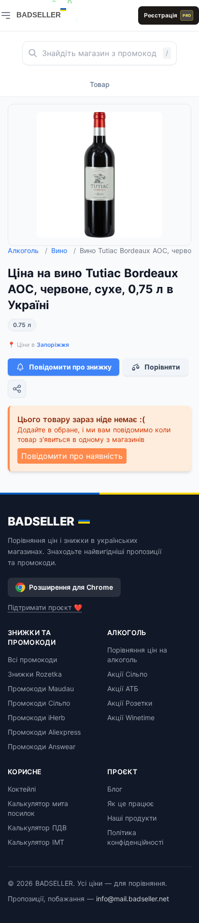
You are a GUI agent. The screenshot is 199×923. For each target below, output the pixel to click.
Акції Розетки (129, 703)
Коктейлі (22, 789)
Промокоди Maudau (41, 688)
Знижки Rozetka (35, 674)
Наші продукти (131, 818)
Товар (100, 84)
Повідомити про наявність (72, 456)
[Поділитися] (17, 389)
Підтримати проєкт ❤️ (45, 607)
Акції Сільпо (127, 674)
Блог (114, 789)
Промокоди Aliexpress (44, 732)
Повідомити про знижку (70, 367)
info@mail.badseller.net (132, 899)
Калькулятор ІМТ (36, 842)
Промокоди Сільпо (39, 703)
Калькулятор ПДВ (37, 828)
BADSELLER (41, 521)
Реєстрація (167, 15)
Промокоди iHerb (36, 717)
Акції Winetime (131, 717)
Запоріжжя (53, 344)
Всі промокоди (32, 659)
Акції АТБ (122, 688)
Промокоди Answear (41, 746)
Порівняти (162, 367)
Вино (63, 250)
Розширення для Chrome (71, 587)
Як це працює (130, 803)
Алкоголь (27, 250)
